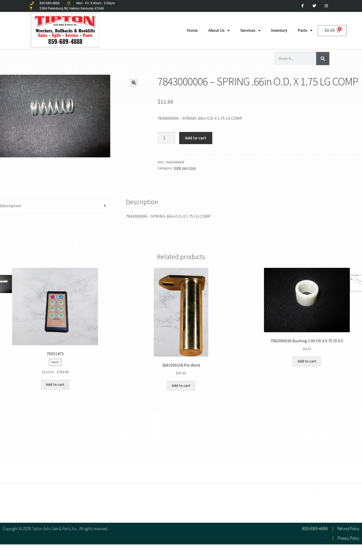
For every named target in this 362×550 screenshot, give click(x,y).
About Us (216, 30)
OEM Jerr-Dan (185, 168)
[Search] (322, 58)
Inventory (279, 30)
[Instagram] (326, 6)
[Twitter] (314, 6)
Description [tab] (10, 205)
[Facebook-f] (302, 6)
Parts (302, 30)
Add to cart (195, 137)
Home (192, 30)
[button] (134, 82)
